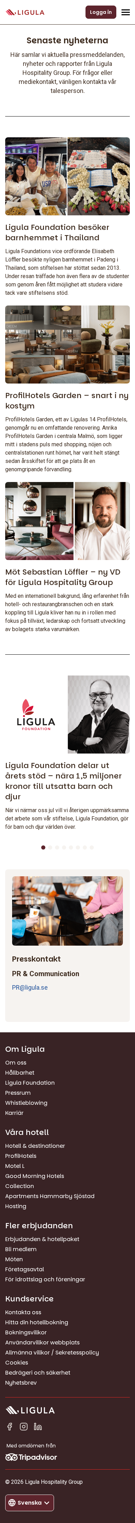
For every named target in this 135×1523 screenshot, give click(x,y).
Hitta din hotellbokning (36, 1322)
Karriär (14, 1113)
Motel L (15, 1166)
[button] (43, 847)
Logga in (101, 12)
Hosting (15, 1206)
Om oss (15, 1063)
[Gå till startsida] (25, 12)
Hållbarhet (19, 1073)
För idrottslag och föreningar (45, 1279)
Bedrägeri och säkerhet (37, 1373)
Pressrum (18, 1093)
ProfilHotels (20, 1156)
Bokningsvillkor (26, 1332)
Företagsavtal (24, 1269)
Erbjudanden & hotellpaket (42, 1239)
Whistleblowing (26, 1103)
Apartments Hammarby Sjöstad (49, 1196)
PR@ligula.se (30, 987)
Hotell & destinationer (35, 1146)
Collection (19, 1186)
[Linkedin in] (38, 1428)
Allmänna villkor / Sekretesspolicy (52, 1353)
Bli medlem (21, 1249)
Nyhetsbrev (21, 1383)
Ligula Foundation (30, 1083)
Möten (14, 1259)
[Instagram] (23, 1428)
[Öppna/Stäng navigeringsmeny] (126, 12)
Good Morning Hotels (34, 1176)
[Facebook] (9, 1428)
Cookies (16, 1363)
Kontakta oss (23, 1312)
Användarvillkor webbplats (42, 1342)
